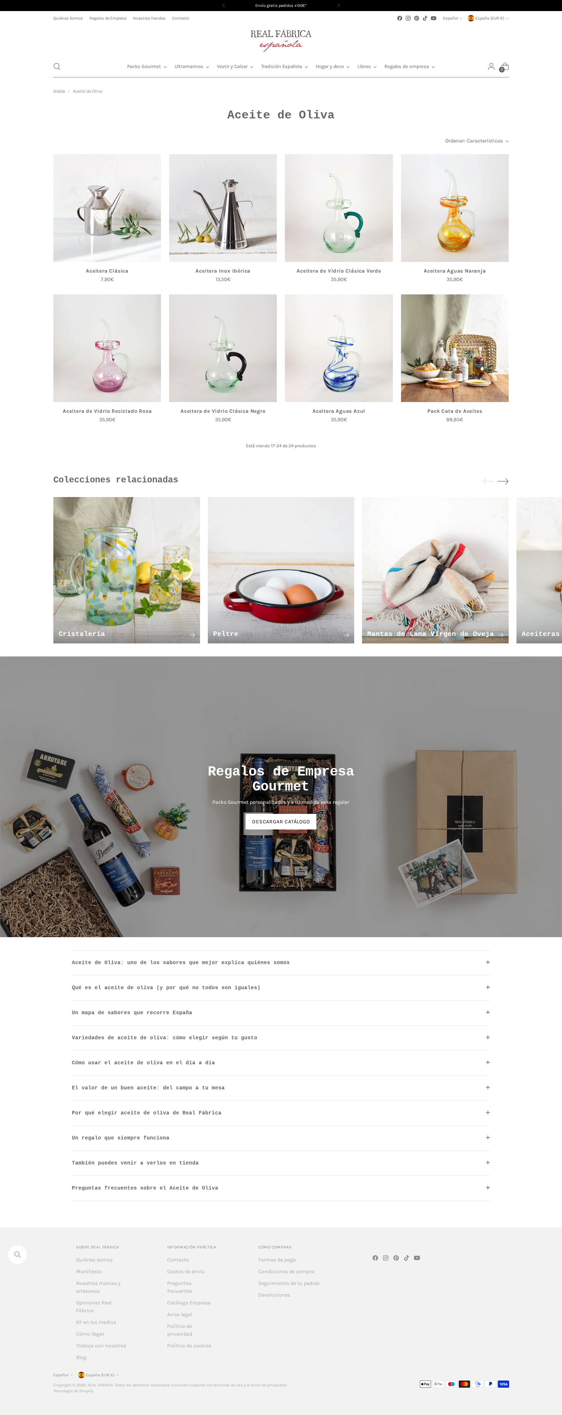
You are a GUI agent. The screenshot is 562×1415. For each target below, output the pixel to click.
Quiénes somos (94, 1260)
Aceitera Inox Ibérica (222, 271)
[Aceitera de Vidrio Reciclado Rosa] (107, 348)
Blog (81, 1357)
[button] (56, 66)
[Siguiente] (338, 5)
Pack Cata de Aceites (454, 411)
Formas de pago (277, 1260)
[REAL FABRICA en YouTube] (433, 18)
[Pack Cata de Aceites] (455, 348)
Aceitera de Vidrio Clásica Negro (223, 411)
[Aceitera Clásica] (107, 208)
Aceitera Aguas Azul (339, 411)
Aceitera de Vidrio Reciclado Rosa (107, 411)
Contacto (178, 1260)
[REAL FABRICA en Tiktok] (425, 18)
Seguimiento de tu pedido (289, 1283)
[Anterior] (224, 5)
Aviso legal (179, 1314)
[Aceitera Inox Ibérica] (223, 208)
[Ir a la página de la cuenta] (491, 66)
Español (450, 18)
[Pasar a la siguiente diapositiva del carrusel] (503, 481)
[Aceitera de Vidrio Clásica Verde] (339, 208)
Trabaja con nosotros (101, 1345)
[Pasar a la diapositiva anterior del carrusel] (488, 481)
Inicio (59, 91)
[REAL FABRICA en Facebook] (400, 18)
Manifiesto (89, 1271)
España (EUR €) (489, 18)
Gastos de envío (186, 1271)
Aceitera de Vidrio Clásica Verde (339, 271)
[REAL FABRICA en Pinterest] (417, 18)
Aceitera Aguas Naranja (455, 271)
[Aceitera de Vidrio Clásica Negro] (223, 348)
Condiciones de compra (286, 1271)
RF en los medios (96, 1322)
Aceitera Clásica (107, 271)
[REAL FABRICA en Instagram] (408, 18)
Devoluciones (274, 1295)
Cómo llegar (90, 1334)
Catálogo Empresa (188, 1303)
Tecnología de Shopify (73, 1391)
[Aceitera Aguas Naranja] (455, 208)
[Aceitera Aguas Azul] (339, 348)
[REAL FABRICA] (281, 39)
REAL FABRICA (100, 1385)
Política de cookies (189, 1345)
